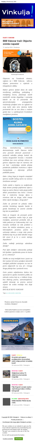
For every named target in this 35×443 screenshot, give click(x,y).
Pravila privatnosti (16, 420)
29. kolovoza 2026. (17, 405)
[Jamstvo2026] (17, 50)
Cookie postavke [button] (8, 439)
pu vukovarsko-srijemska (13, 293)
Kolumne (14, 398)
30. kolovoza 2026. (17, 365)
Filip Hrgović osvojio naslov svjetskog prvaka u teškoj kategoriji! (21, 389)
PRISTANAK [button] (18, 438)
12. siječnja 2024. (8, 47)
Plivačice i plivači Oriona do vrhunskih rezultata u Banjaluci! (16, 303)
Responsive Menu (32, 1)
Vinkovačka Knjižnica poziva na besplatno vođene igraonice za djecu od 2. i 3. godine (17, 311)
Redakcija (17, 47)
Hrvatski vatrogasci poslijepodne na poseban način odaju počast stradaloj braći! (22, 360)
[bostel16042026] (17, 118)
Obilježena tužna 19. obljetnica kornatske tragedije (19, 375)
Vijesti (5, 37)
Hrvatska (15, 371)
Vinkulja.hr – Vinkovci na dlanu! (22, 417)
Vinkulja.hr (27, 365)
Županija (19, 355)
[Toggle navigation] (3, 30)
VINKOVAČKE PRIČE (23, 398)
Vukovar (11, 37)
